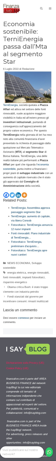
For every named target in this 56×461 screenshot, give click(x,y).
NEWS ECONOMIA (18, 263)
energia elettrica (16, 272)
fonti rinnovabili (12, 277)
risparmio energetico (15, 282)
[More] (24, 195)
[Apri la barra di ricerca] (41, 9)
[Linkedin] (18, 195)
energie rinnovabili (38, 272)
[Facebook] (6, 195)
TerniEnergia (10, 105)
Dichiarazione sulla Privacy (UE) (25, 362)
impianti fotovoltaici (33, 277)
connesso (23, 317)
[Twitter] (12, 195)
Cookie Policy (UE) (17, 368)
